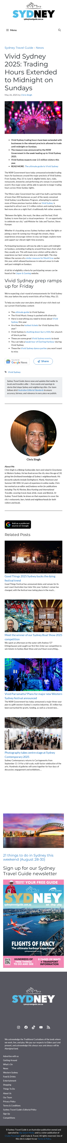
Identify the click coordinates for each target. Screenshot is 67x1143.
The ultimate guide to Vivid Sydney (41, 166)
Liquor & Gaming (23, 273)
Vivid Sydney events (41, 338)
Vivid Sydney (47, 203)
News (40, 47)
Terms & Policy (44, 1139)
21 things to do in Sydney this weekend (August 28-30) (28, 857)
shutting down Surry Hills (38, 331)
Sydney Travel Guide (19, 47)
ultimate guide (22, 312)
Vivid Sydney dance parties (34, 348)
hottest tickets (31, 325)
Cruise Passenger (12, 1136)
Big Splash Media (26, 1132)
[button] (59, 30)
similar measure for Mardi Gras (40, 258)
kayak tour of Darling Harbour (40, 341)
